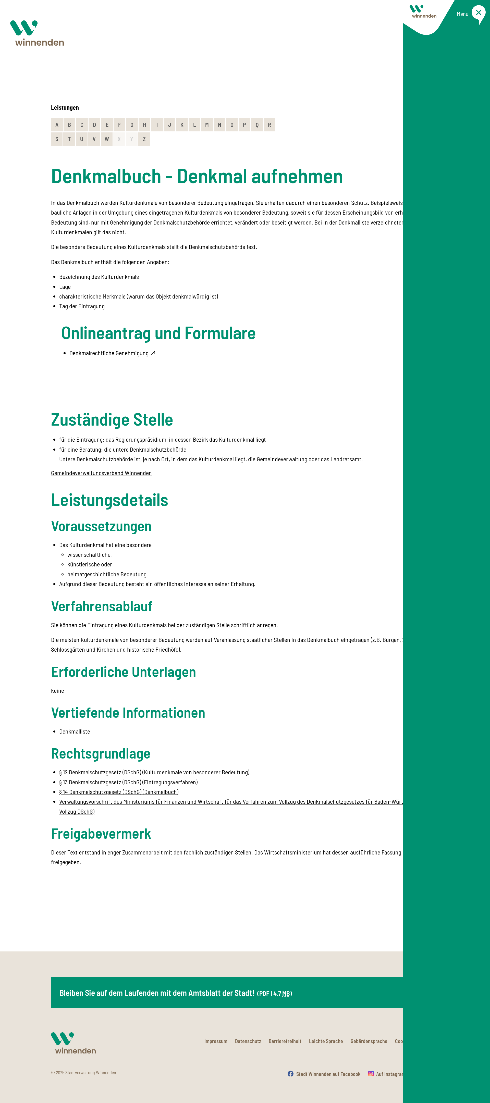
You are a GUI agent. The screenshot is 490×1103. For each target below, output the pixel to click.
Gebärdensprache (369, 1041)
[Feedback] (434, 924)
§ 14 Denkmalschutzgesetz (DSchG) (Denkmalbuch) (118, 791)
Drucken (430, 1074)
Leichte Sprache (326, 1041)
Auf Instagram (391, 1074)
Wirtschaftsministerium (293, 852)
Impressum (215, 1041)
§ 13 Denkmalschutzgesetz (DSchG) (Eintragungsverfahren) (128, 782)
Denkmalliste (74, 731)
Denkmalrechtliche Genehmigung (109, 352)
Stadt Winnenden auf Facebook (328, 1074)
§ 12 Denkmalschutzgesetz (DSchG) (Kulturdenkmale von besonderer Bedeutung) (154, 772)
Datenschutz (248, 1041)
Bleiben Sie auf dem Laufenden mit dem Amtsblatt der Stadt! (175, 992)
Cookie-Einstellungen (417, 1041)
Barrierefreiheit (285, 1041)
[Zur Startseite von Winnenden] (37, 33)
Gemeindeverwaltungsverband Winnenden (101, 472)
